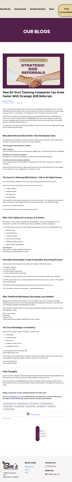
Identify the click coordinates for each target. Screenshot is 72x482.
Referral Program (8, 101)
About (27, 469)
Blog (26, 472)
